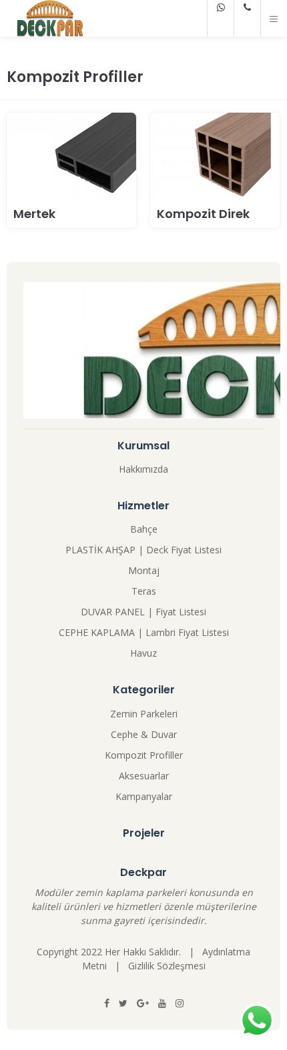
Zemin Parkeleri (144, 713)
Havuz (143, 653)
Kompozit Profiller (144, 755)
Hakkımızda (143, 469)
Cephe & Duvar (144, 734)
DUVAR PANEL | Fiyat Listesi (143, 611)
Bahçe (144, 529)
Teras (143, 591)
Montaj (144, 570)
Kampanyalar (143, 796)
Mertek (34, 213)
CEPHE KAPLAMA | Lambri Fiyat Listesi (144, 632)
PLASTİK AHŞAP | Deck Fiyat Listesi (143, 549)
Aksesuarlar (144, 775)
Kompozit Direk (203, 213)
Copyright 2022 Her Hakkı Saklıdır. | (119, 951)
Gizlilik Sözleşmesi (167, 965)
